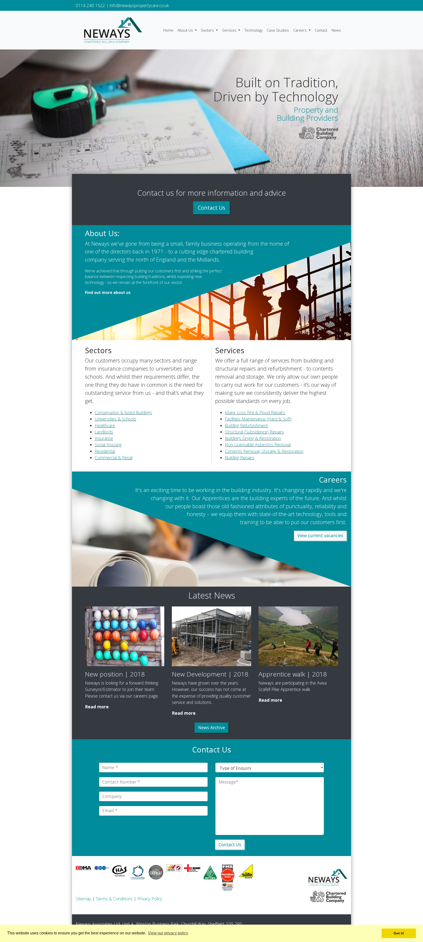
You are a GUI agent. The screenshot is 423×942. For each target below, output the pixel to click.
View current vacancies (320, 535)
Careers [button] (300, 30)
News (336, 30)
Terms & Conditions (114, 899)
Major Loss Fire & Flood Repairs (255, 412)
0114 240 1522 (90, 5)
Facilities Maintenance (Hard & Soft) (258, 419)
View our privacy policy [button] (168, 933)
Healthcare (105, 425)
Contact (321, 30)
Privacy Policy (149, 899)
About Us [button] (185, 30)
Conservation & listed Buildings (123, 412)
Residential (105, 451)
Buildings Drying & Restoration (253, 438)
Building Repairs (239, 457)
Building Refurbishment (246, 425)
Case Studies (278, 30)
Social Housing (108, 444)
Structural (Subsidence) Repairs (254, 432)
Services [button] (229, 30)
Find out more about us (107, 292)
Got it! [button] (399, 933)
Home (168, 30)
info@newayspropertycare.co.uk (139, 5)
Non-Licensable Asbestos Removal (258, 444)
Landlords (104, 432)
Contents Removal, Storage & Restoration (264, 451)
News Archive (211, 727)
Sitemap (83, 899)
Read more (97, 707)
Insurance (104, 438)
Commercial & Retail (113, 457)
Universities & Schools (115, 419)
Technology (254, 30)
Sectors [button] (208, 30)
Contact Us (211, 207)
